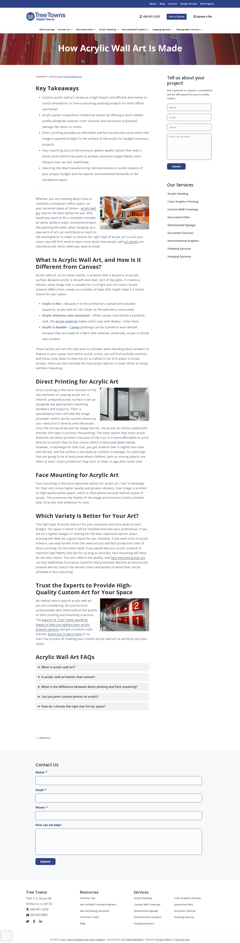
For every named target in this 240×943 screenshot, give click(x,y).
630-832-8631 (39, 915)
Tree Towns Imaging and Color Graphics (82, 939)
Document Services (180, 233)
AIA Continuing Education (94, 910)
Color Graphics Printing (183, 201)
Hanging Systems (179, 256)
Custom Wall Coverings (183, 209)
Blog (162, 3)
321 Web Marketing (132, 939)
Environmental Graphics (183, 241)
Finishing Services (179, 248)
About (153, 3)
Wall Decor (45, 737)
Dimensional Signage (181, 225)
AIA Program (207, 3)
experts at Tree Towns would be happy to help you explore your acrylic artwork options (63, 624)
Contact (172, 3)
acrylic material (66, 321)
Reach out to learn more (65, 634)
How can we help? (48, 825)
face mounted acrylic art (128, 558)
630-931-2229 (39, 909)
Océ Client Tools (89, 917)
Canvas (75, 327)
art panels (131, 242)
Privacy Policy (163, 939)
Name (41, 772)
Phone (41, 807)
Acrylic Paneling (178, 193)
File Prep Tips (87, 898)
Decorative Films (179, 217)
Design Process (188, 3)
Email (40, 790)
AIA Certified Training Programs (98, 904)
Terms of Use (182, 939)
